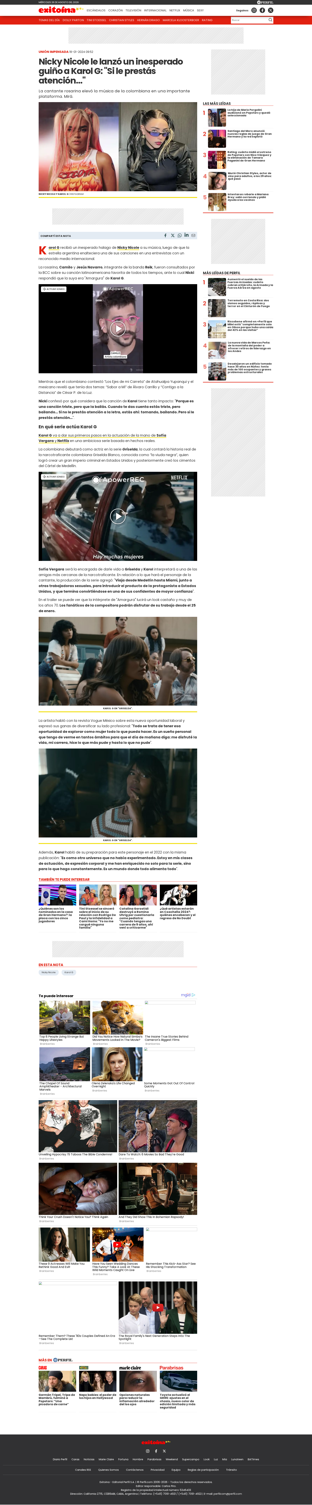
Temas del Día (49, 20)
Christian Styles (121, 20)
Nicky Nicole (49, 972)
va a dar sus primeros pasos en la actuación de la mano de (104, 435)
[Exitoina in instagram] (254, 10)
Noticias (89, 1459)
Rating (207, 20)
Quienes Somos (108, 1470)
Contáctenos (135, 1470)
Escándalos (96, 10)
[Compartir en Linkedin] (186, 235)
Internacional (155, 10)
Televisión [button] (133, 10)
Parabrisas (154, 1459)
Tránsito (231, 1470)
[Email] (193, 236)
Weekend (172, 1459)
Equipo (176, 1470)
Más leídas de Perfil (221, 273)
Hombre (138, 1459)
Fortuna (123, 1459)
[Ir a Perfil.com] (265, 3)
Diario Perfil (60, 1459)
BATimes (253, 1459)
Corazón (115, 10)
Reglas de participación (203, 1470)
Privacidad (157, 1470)
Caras (75, 1459)
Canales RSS (83, 1470)
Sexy (200, 10)
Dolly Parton (73, 20)
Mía (224, 1459)
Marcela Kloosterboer (181, 20)
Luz (216, 1459)
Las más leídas (217, 103)
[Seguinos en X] (270, 10)
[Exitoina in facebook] (262, 10)
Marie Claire (106, 1459)
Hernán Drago (148, 20)
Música (188, 10)
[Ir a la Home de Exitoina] (61, 10)
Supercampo (190, 1459)
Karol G (69, 972)
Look (207, 1459)
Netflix (174, 10)
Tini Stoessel (96, 20)
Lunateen (237, 1459)
